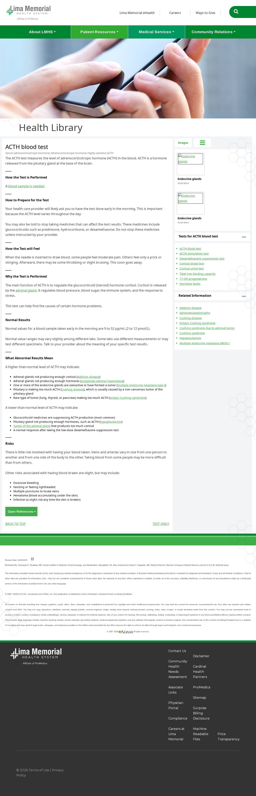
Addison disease (88, 377)
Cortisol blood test (192, 263)
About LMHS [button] (41, 32)
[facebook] (209, 770)
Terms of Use (39, 770)
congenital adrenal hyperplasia (102, 381)
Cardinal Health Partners (200, 672)
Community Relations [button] (212, 32)
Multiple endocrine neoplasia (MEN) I (205, 343)
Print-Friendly (161, 140)
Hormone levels (190, 284)
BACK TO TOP (15, 524)
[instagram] (219, 770)
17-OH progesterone (193, 279)
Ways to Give (205, 13)
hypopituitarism (111, 422)
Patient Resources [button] (97, 32)
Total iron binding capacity (197, 274)
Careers (175, 13)
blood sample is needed (26, 186)
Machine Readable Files (200, 734)
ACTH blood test (190, 248)
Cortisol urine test (192, 268)
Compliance (177, 718)
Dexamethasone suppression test (202, 258)
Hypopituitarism (190, 338)
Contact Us (177, 651)
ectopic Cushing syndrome (128, 398)
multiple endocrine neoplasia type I (141, 385)
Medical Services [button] (155, 32)
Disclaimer (201, 656)
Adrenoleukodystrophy (195, 313)
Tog (202, 142)
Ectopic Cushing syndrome (197, 323)
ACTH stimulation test (194, 253)
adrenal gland (26, 290)
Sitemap (199, 698)
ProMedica (201, 687)
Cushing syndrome (192, 333)
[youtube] (238, 770)
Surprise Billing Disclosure (201, 713)
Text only (161, 524)
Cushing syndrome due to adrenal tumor (207, 328)
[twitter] (228, 770)
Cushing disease (72, 389)
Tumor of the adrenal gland (31, 426)
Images (183, 143)
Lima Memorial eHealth (137, 13)
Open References (21, 511)
